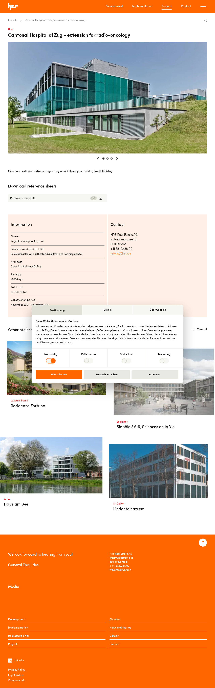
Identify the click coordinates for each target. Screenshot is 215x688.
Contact (186, 6)
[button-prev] (98, 158)
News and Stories (120, 628)
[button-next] (117, 158)
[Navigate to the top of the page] (203, 543)
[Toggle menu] (203, 6)
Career (114, 636)
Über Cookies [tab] (158, 309)
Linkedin (18, 660)
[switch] (88, 361)
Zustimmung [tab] (57, 310)
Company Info (16, 680)
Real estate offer (18, 636)
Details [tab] (107, 309)
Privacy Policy (16, 670)
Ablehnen (154, 374)
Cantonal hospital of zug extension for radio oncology (56, 20)
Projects (167, 6)
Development (114, 6)
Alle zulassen (59, 374)
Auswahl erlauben (107, 374)
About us (115, 619)
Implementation (142, 6)
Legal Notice (16, 675)
